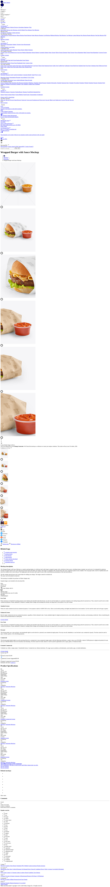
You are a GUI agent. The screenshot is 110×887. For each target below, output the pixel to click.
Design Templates (17, 865)
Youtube (7, 883)
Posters (7, 77)
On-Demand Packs (26, 869)
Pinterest (12, 883)
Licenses (50, 869)
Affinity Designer (28, 50)
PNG (23, 865)
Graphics (7, 865)
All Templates (4, 73)
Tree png (67, 100)
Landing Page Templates (34, 84)
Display (27, 60)
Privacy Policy (44, 869)
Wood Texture (70, 52)
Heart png (3, 100)
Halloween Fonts (103, 65)
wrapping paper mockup (11, 552)
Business (25, 92)
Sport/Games (26, 94)
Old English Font (28, 65)
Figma (19, 50)
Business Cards (9, 74)
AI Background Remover (26, 876)
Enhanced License (5, 757)
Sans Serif (5, 60)
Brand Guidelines (29, 872)
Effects (57, 52)
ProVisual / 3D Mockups (38, 876)
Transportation (33, 94)
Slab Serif (10, 60)
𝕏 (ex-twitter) (22, 883)
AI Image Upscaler (5, 876)
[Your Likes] (1, 139)
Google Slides (4, 80)
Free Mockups (35, 30)
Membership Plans (5, 869)
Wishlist (26, 865)
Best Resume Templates (22, 82)
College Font (10, 67)
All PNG (3, 90)
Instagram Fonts (48, 65)
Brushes (6, 47)
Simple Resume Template (45, 82)
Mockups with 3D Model (19, 30)
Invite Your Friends (22, 879)
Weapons (3, 92)
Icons (22, 44)
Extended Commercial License (8, 719)
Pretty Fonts (3, 67)
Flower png (42, 100)
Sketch (22, 50)
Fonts (11, 865)
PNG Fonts (3, 63)
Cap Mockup (69, 35)
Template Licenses (5, 87)
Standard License (5, 738)
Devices (16, 27)
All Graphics (4, 43)
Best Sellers (3, 30)
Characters (12, 92)
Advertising (21, 27)
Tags (35, 872)
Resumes (18, 77)
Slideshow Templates (33, 82)
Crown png (29, 100)
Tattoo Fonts (41, 65)
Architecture (40, 94)
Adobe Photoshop (5, 50)
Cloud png (23, 100)
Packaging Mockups (10, 686)
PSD (2, 44)
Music (13, 94)
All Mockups (4, 26)
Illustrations (9, 44)
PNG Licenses (4, 102)
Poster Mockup (35, 35)
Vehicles (12, 27)
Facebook (3, 883)
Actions (2, 47)
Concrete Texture (103, 52)
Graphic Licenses (5, 55)
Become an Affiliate (15, 544)
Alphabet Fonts (82, 65)
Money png (52, 100)
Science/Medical (19, 94)
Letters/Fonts (11, 97)
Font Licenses (4, 69)
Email (33, 74)
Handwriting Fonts (20, 60)
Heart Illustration (94, 52)
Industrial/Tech (36, 92)
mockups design (9, 560)
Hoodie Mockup (12, 35)
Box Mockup (84, 35)
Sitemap (38, 872)
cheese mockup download (11, 559)
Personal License (5, 681)
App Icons (19, 52)
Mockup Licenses (5, 39)
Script (14, 60)
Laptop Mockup (76, 35)
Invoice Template (5, 82)
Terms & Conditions (36, 869)
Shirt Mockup (62, 35)
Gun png (47, 100)
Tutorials (14, 872)
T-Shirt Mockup (4, 35)
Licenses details (4, 619)
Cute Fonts (35, 65)
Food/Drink (30, 92)
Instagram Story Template (68, 82)
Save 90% (3, 22)
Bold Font (75, 65)
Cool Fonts (9, 65)
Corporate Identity (27, 74)
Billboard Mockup (54, 35)
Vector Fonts (14, 63)
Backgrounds (27, 44)
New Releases (28, 30)
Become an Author (5, 879)
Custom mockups (16, 32)
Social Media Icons (12, 52)
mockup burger (8, 554)
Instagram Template (5, 84)
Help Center (4, 872)
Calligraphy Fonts (69, 65)
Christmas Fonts (95, 65)
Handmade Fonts (21, 63)
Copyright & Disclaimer (58, 869)
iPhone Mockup (20, 35)
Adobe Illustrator (13, 50)
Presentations (13, 77)
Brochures (3, 74)
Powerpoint (10, 80)
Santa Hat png (17, 100)
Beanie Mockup (91, 35)
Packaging (7, 27)
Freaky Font (3, 65)
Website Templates (88, 82)
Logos (39, 74)
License (2, 19)
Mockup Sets (9, 30)
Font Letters (16, 67)
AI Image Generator (15, 876)
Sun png (72, 100)
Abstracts (7, 92)
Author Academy (21, 872)
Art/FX (6, 97)
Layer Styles (12, 47)
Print (30, 27)
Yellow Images (4, 884)
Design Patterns (35, 52)
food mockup (8, 555)
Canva (14, 80)
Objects (2, 97)
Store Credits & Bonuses (16, 869)
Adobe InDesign (20, 80)
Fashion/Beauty (19, 92)
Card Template (24, 84)
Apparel (2, 27)
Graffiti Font (61, 65)
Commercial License (5, 700)
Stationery (26, 27)
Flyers (36, 74)
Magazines (3, 77)
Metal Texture (87, 52)
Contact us (12, 662)
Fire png (12, 100)
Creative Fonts (29, 63)
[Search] (16, 148)
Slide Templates (13, 82)
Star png (8, 100)
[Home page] (4, 156)
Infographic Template (56, 82)
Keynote (30, 80)
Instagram (16, 883)
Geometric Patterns (43, 52)
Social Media (24, 77)
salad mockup (8, 557)
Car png (63, 100)
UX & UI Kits (30, 77)
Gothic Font (55, 65)
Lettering (8, 63)
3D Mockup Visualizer (6, 32)
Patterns (14, 44)
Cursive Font (15, 65)
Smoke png (58, 100)
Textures (19, 44)
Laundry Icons (4, 52)
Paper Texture (52, 52)
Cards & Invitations (18, 74)
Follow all (3, 526)
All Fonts (3, 59)
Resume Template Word (99, 82)
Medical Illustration (26, 52)
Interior (2, 94)
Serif (2, 60)
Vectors (5, 44)
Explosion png (35, 100)
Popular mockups (41, 865)
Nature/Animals (8, 94)
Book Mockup (27, 35)
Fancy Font (21, 65)
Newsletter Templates (79, 82)
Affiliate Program (14, 879)
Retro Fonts (22, 67)
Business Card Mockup (44, 35)
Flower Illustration (79, 52)
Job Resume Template (15, 84)
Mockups (3, 686)
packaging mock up (10, 562)
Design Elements (63, 52)
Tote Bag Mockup (99, 35)
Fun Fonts (88, 65)
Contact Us (9, 872)
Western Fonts (28, 67)
